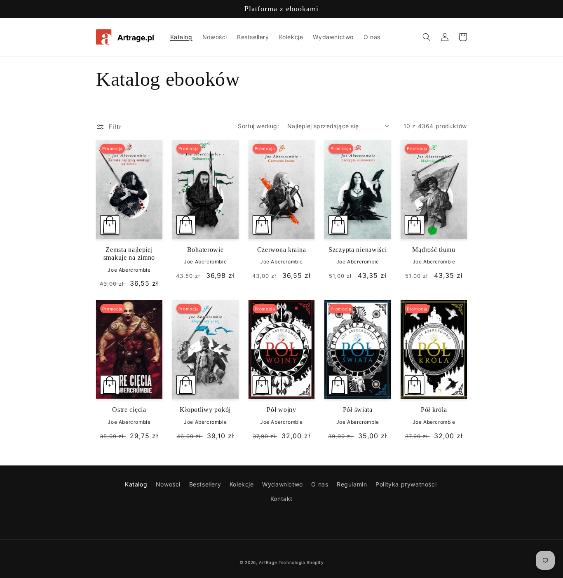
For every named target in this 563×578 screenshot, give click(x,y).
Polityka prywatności (405, 484)
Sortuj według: (258, 125)
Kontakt (281, 498)
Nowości (168, 484)
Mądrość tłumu (433, 249)
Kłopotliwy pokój (205, 409)
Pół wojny (281, 409)
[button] (427, 37)
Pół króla (434, 409)
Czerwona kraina (281, 249)
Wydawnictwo (282, 484)
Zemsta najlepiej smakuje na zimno (129, 253)
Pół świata (358, 409)
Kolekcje (242, 484)
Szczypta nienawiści (357, 249)
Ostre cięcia (129, 409)
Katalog (136, 484)
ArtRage (268, 562)
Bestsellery (205, 484)
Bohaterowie (205, 249)
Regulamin (352, 484)
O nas (319, 484)
